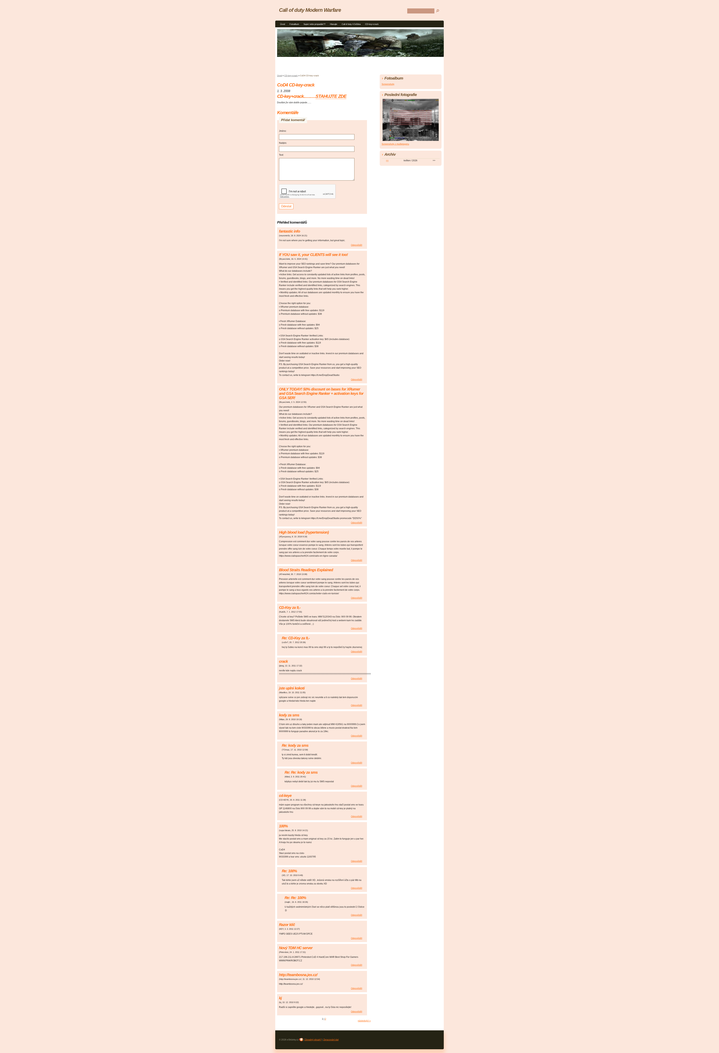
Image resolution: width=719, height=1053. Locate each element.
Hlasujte (333, 24)
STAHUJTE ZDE (330, 96)
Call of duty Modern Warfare (310, 10)
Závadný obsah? (313, 1039)
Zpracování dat (331, 1039)
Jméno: (282, 131)
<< (387, 160)
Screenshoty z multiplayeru (395, 144)
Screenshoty (388, 84)
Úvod (282, 24)
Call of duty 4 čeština (351, 24)
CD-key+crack (372, 24)
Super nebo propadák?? (314, 24)
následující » (364, 1021)
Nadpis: (283, 143)
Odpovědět (356, 245)
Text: (281, 155)
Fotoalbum (294, 24)
